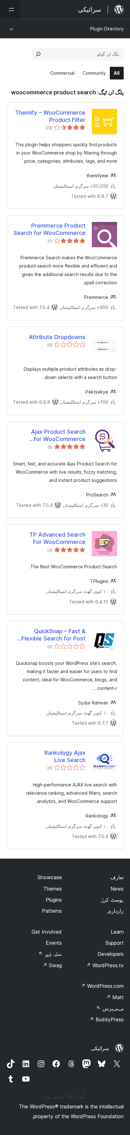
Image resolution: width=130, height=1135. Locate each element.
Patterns (52, 911)
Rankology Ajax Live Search (65, 756)
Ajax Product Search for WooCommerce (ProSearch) (58, 435)
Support (114, 943)
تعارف (117, 877)
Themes (52, 889)
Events (54, 943)
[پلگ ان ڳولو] (38, 54)
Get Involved (47, 932)
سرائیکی (100, 1048)
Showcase (50, 877)
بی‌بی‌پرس (110, 1008)
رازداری (115, 911)
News (117, 889)
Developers (111, 954)
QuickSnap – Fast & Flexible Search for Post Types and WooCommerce (50, 635)
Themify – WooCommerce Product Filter (50, 116)
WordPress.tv (105, 965)
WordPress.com (102, 986)
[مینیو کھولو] (10, 9)
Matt (115, 997)
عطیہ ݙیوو (50, 954)
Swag (52, 965)
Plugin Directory (107, 28)
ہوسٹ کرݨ (112, 900)
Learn (117, 932)
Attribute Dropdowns (57, 337)
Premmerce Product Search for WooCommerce (50, 229)
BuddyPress (106, 1019)
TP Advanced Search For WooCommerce (57, 538)
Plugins (54, 900)
